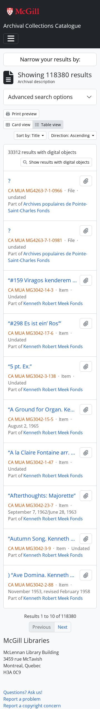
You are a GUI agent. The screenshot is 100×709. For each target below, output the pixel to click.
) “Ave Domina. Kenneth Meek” (43, 575)
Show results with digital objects (58, 162)
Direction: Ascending (71, 135)
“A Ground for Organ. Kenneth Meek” (43, 409)
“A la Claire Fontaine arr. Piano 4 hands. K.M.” (43, 452)
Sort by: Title (28, 135)
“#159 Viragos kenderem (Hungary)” (43, 280)
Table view (50, 124)
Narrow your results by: (50, 59)
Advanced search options (40, 97)
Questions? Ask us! (22, 692)
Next (63, 627)
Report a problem (22, 699)
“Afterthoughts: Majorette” (42, 495)
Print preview (24, 113)
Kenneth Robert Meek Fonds (53, 303)
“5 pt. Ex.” (20, 366)
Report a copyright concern (32, 706)
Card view (20, 124)
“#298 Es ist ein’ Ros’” (34, 323)
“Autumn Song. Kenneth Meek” (43, 538)
